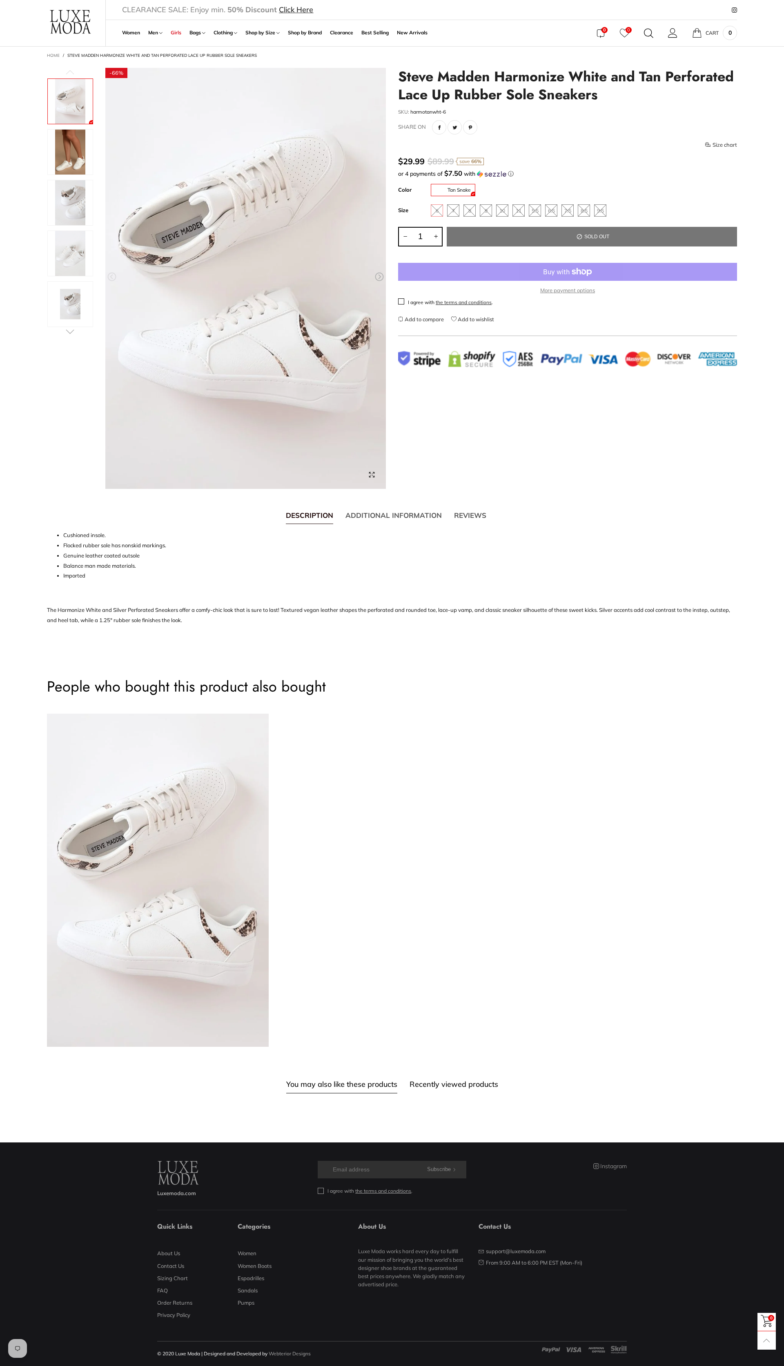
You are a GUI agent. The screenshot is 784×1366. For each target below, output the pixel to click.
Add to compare (423, 319)
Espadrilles (251, 1278)
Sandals (248, 1290)
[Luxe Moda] (70, 22)
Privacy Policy (173, 1315)
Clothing (224, 32)
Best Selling (375, 32)
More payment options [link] (567, 290)
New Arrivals (412, 32)
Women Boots (255, 1266)
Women (131, 32)
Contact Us (170, 1266)
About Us (168, 1253)
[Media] (371, 474)
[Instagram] (734, 10)
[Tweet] (455, 127)
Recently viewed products (454, 1084)
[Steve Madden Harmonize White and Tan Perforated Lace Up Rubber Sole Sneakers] (245, 278)
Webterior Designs (290, 1353)
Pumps (246, 1302)
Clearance (341, 32)
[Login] (672, 33)
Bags (195, 32)
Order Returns (174, 1302)
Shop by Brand (305, 32)
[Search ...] (649, 33)
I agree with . (450, 302)
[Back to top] (766, 1340)
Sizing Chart (172, 1278)
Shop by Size (260, 32)
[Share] (439, 127)
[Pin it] (470, 127)
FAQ (162, 1290)
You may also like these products (341, 1084)
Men (153, 32)
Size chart (725, 144)
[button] (111, 277)
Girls (176, 32)
